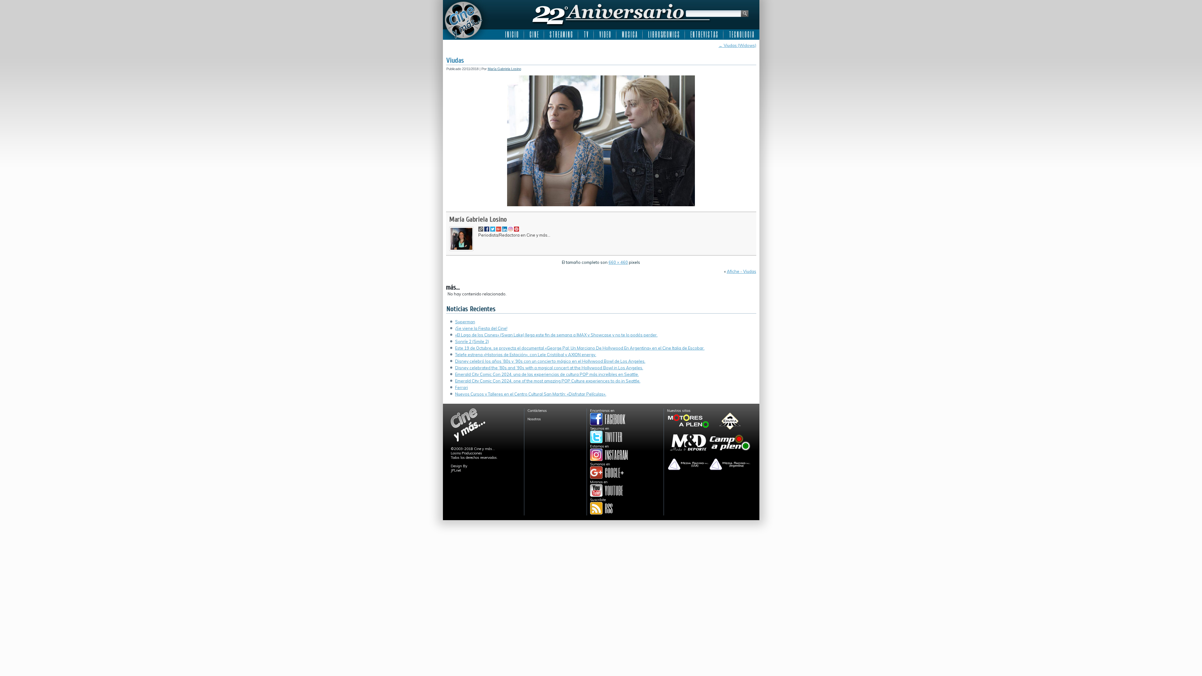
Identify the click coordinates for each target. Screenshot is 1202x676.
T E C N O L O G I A (741, 34)
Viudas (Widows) (737, 45)
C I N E (534, 34)
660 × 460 (618, 262)
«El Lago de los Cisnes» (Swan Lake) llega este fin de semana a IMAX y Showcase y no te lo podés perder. (556, 334)
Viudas (455, 60)
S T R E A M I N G (561, 34)
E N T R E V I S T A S (704, 34)
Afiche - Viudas (741, 271)
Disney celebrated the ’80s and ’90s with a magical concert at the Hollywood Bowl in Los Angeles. (549, 367)
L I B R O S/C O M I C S (663, 34)
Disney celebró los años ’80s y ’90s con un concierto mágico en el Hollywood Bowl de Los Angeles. (550, 361)
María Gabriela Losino (504, 69)
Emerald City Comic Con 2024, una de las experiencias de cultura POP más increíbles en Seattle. (547, 374)
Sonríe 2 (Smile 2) (472, 341)
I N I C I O (511, 34)
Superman (465, 321)
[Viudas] (601, 204)
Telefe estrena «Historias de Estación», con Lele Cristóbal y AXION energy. (525, 354)
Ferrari (461, 387)
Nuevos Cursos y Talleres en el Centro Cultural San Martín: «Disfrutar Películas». (530, 394)
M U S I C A (629, 34)
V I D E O (605, 34)
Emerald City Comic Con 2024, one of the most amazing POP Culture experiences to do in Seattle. (547, 380)
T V (586, 34)
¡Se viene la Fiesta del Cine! (481, 328)
